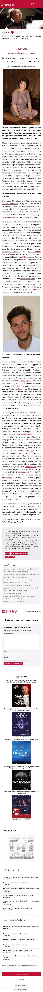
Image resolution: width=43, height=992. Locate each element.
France (7, 553)
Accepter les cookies (21, 974)
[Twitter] (9, 611)
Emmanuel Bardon (27, 279)
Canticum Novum (8, 572)
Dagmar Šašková (8, 574)
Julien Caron (32, 235)
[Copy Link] (16, 611)
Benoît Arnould (31, 569)
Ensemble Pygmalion (29, 580)
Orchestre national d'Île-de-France (14, 596)
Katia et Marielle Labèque (20, 591)
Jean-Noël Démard (29, 66)
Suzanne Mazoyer (19, 601)
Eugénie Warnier (8, 582)
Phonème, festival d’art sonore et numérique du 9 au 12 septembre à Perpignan (21, 709)
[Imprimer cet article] (26, 612)
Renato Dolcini (30, 467)
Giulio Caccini (23, 472)
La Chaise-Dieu (10, 557)
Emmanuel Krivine (10, 252)
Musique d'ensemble (28, 53)
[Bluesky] (13, 611)
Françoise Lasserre (21, 582)
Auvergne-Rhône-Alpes (19, 553)
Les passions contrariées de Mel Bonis (15, 934)
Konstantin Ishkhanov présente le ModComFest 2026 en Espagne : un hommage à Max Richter (21, 767)
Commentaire (9, 633)
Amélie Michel (25, 381)
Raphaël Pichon (29, 412)
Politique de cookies (20, 990)
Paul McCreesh (34, 254)
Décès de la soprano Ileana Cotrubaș (15, 945)
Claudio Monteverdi (10, 204)
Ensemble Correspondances (12, 580)
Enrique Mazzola (11, 217)
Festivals (11, 53)
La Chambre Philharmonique (12, 593)
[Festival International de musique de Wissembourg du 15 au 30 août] (21, 807)
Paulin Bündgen (15, 389)
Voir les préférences (21, 985)
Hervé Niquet (23, 257)
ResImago (9, 830)
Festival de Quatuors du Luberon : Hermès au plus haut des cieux (21, 927)
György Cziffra (7, 588)
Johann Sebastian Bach (30, 588)
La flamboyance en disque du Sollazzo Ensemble (19, 939)
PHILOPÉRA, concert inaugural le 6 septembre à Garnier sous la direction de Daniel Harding (21, 681)
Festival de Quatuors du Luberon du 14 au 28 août (21, 739)
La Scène (18, 53)
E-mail (6, 657)
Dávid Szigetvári (20, 574)
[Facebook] (6, 611)
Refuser (21, 980)
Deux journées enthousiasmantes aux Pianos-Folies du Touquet (21, 957)
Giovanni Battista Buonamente (13, 585)
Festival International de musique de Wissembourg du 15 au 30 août (21, 792)
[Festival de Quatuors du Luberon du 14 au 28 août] (21, 753)
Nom (6, 651)
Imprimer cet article (34, 611)
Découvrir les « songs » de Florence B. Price (17, 950)
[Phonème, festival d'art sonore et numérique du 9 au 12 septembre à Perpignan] (21, 725)
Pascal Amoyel (28, 214)
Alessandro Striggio (26, 450)
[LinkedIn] (3, 611)
